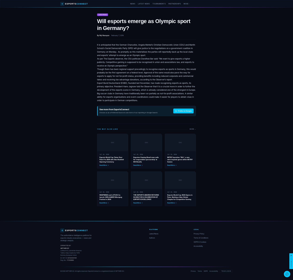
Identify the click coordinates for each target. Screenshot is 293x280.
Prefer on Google (185, 111)
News (132, 4)
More (186, 4)
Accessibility (198, 246)
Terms (200, 271)
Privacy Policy (199, 234)
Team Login (226, 271)
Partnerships (174, 4)
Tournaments (159, 4)
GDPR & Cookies (200, 242)
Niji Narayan (104, 35)
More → (193, 129)
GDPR (206, 271)
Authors (152, 238)
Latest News (144, 4)
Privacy (193, 271)
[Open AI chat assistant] (287, 274)
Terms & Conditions (201, 238)
